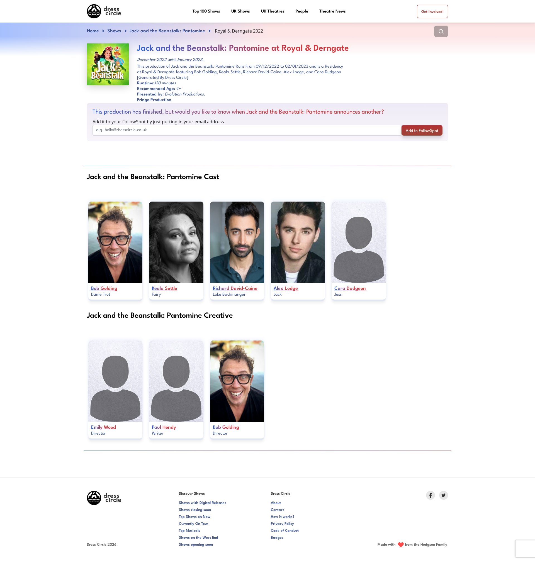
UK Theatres (272, 11)
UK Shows (240, 11)
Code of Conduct (285, 531)
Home (93, 31)
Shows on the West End (198, 538)
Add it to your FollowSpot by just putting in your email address (158, 122)
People (302, 11)
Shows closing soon (195, 510)
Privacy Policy (282, 524)
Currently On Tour (193, 524)
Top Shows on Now (194, 517)
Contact (277, 510)
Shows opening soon (196, 545)
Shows (114, 31)
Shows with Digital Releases (202, 503)
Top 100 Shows (206, 11)
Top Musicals (189, 531)
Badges (277, 538)
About (276, 503)
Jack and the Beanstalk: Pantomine (167, 31)
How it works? (283, 517)
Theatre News (332, 11)
